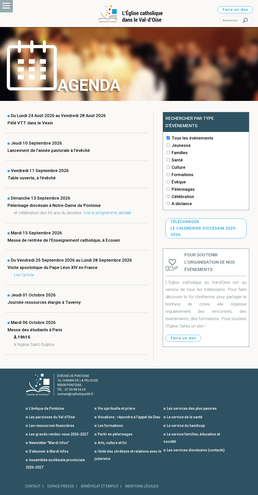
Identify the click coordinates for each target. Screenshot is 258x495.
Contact (33, 486)
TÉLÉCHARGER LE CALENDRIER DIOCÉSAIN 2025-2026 (204, 228)
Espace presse (60, 486)
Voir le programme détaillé (107, 212)
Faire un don (235, 9)
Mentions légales (141, 486)
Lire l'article (24, 274)
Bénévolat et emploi (99, 486)
